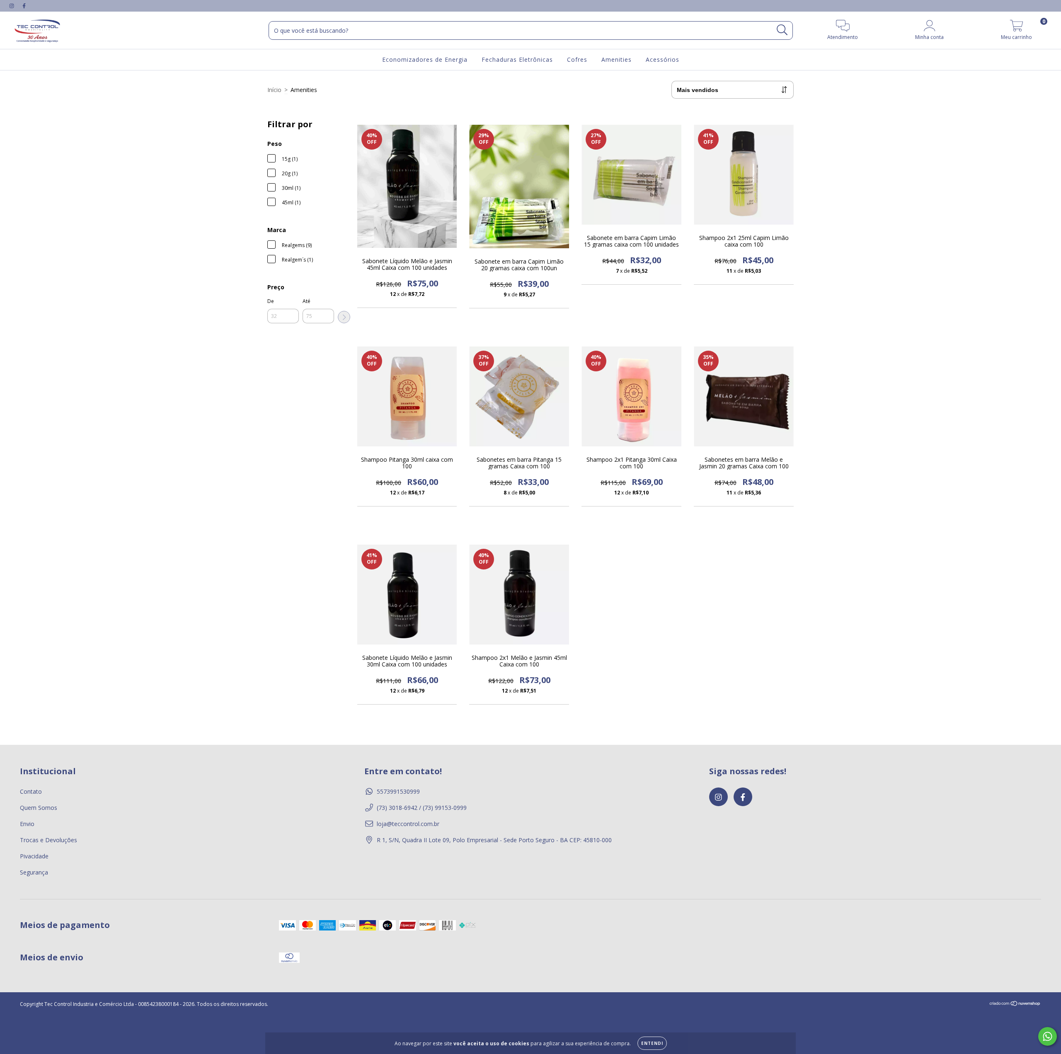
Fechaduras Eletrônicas (517, 59)
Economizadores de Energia (425, 59)
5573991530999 (398, 791)
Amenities (616, 59)
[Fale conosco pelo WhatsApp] (1047, 1036)
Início (274, 90)
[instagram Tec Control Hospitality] (12, 6)
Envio (27, 824)
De (270, 301)
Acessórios (662, 59)
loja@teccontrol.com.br (408, 824)
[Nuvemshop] (1015, 1004)
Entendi (652, 1043)
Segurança (34, 872)
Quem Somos (38, 808)
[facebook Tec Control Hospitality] (24, 6)
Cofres (577, 59)
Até (306, 301)
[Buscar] (782, 30)
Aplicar (344, 317)
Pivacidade (34, 856)
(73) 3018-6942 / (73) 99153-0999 (422, 808)
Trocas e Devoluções (48, 840)
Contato (31, 791)
